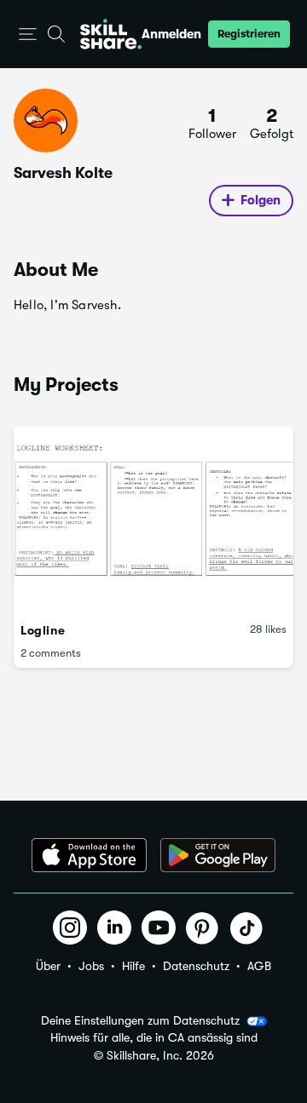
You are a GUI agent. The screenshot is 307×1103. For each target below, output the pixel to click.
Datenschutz (196, 966)
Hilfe (133, 966)
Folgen (260, 200)
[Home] (111, 34)
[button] (27, 34)
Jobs (91, 966)
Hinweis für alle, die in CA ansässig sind (154, 1037)
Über (48, 966)
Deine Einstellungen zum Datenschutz (140, 1020)
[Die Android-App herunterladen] (217, 855)
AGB (259, 966)
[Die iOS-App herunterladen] (89, 855)
